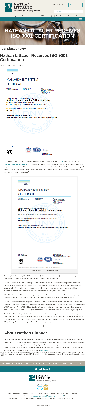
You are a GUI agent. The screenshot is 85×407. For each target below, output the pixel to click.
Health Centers (45, 363)
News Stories (11, 352)
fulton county (40, 352)
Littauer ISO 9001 (38, 354)
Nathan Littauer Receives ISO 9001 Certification (34, 57)
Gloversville (49, 352)
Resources (79, 16)
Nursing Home (58, 363)
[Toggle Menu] (80, 19)
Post (17, 352)
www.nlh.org (44, 350)
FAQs (50, 16)
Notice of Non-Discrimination (47, 396)
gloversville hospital (60, 352)
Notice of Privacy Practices (16, 395)
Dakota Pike (22, 65)
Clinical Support (42, 369)
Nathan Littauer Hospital (53, 354)
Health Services (18, 363)
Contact (79, 363)
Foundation (60, 16)
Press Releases (25, 352)
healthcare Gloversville (15, 354)
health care (4, 354)
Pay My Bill (14, 16)
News (70, 16)
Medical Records (28, 16)
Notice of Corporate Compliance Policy (36, 395)
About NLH (41, 16)
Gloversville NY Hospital (75, 352)
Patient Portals (75, 5)
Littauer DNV (28, 354)
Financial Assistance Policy (56, 395)
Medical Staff (31, 363)
